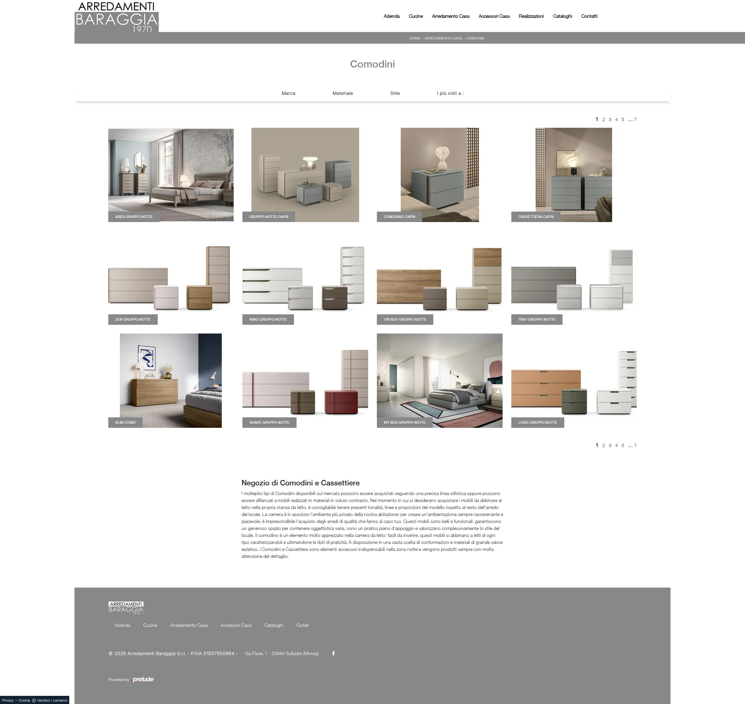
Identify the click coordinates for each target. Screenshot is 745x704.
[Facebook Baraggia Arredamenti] (333, 653)
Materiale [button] (343, 93)
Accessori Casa (494, 16)
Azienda (392, 16)
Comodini (475, 38)
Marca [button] (288, 93)
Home (415, 38)
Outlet (303, 625)
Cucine (416, 16)
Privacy (8, 700)
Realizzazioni (531, 16)
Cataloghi (562, 16)
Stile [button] (395, 93)
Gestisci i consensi (52, 700)
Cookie (24, 700)
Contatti (589, 16)
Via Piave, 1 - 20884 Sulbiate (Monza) (282, 653)
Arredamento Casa (450, 16)
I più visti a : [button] (450, 93)
